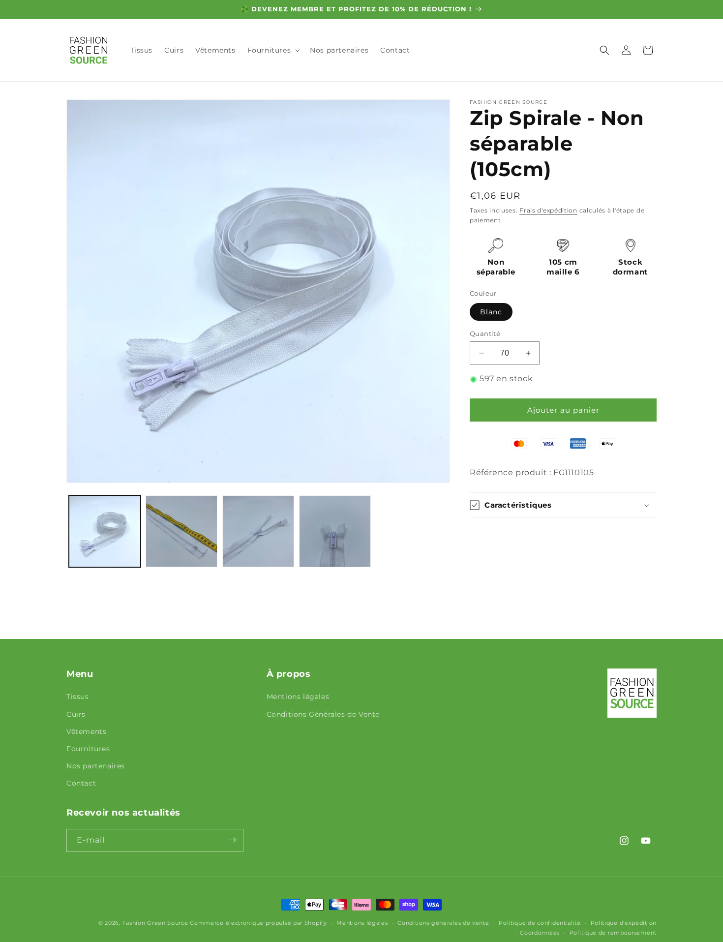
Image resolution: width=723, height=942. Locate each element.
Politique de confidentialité (540, 922)
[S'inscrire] (232, 839)
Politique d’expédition (624, 922)
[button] (272, 50)
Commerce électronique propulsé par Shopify (258, 922)
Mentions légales (298, 697)
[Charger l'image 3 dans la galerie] (258, 531)
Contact (81, 783)
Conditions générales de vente (443, 922)
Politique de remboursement (613, 932)
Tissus (77, 697)
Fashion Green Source (155, 922)
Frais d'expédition (548, 210)
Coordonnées (540, 932)
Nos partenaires (95, 765)
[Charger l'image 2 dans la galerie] (181, 531)
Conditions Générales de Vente (323, 714)
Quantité (485, 333)
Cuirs (76, 714)
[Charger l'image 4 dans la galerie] (335, 531)
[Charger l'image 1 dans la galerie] (105, 531)
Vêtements (86, 731)
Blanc (491, 311)
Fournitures (88, 748)
